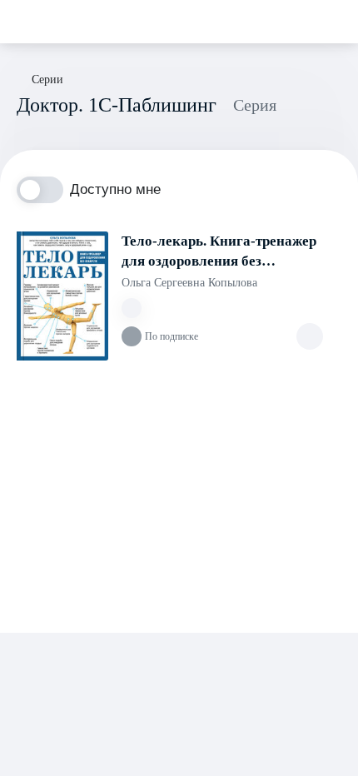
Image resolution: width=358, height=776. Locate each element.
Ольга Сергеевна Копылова (189, 282)
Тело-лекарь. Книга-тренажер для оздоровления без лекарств (219, 252)
